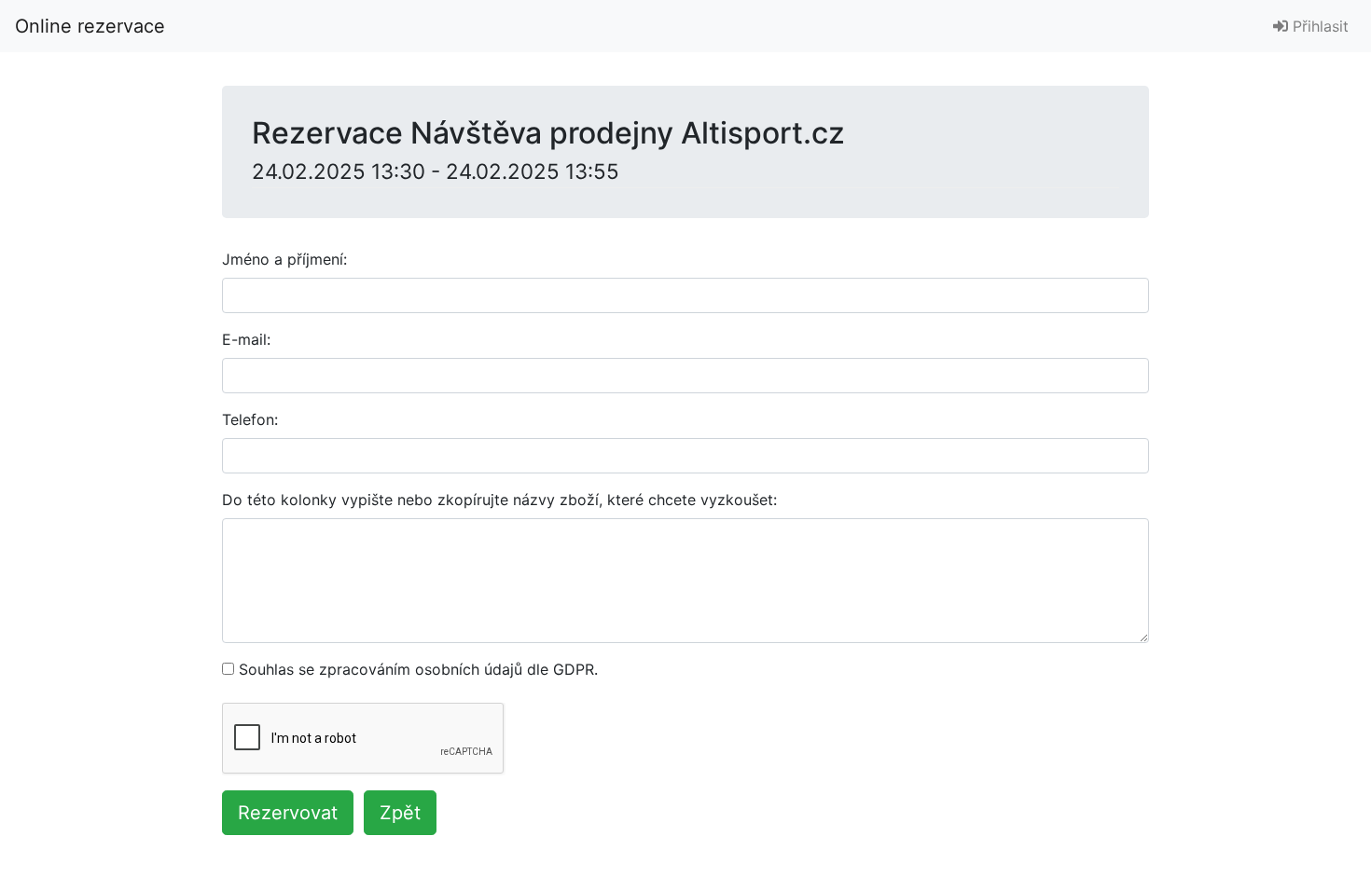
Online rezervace (90, 26)
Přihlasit (1318, 26)
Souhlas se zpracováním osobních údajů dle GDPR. (418, 669)
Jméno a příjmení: (284, 259)
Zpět (400, 813)
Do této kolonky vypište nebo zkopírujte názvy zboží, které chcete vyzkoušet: (499, 499)
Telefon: (250, 419)
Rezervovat (288, 813)
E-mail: (246, 339)
